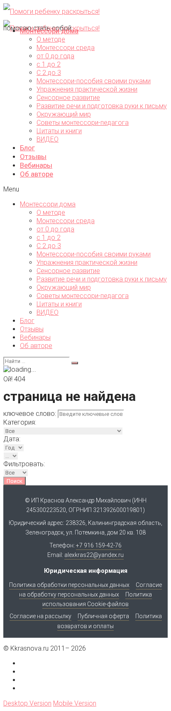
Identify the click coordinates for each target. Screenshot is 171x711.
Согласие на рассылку (40, 616)
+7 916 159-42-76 (99, 545)
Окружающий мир (64, 114)
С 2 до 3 (49, 73)
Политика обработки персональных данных (69, 585)
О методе (51, 39)
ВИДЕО (48, 139)
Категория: (19, 422)
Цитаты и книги (59, 131)
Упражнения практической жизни (87, 89)
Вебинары (36, 165)
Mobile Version (74, 703)
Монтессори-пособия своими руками (94, 81)
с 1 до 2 (49, 64)
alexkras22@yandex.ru (94, 555)
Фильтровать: (24, 464)
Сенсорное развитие (68, 98)
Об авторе (36, 174)
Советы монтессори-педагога (83, 123)
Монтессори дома (49, 31)
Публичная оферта (103, 616)
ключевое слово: (29, 414)
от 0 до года (55, 56)
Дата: (11, 439)
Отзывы (33, 156)
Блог (27, 148)
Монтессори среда (66, 48)
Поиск (14, 481)
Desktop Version (27, 703)
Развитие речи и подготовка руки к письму (102, 106)
